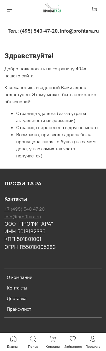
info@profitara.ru (22, 216)
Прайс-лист (19, 309)
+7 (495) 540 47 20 (24, 209)
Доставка (16, 298)
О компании (19, 277)
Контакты (17, 288)
